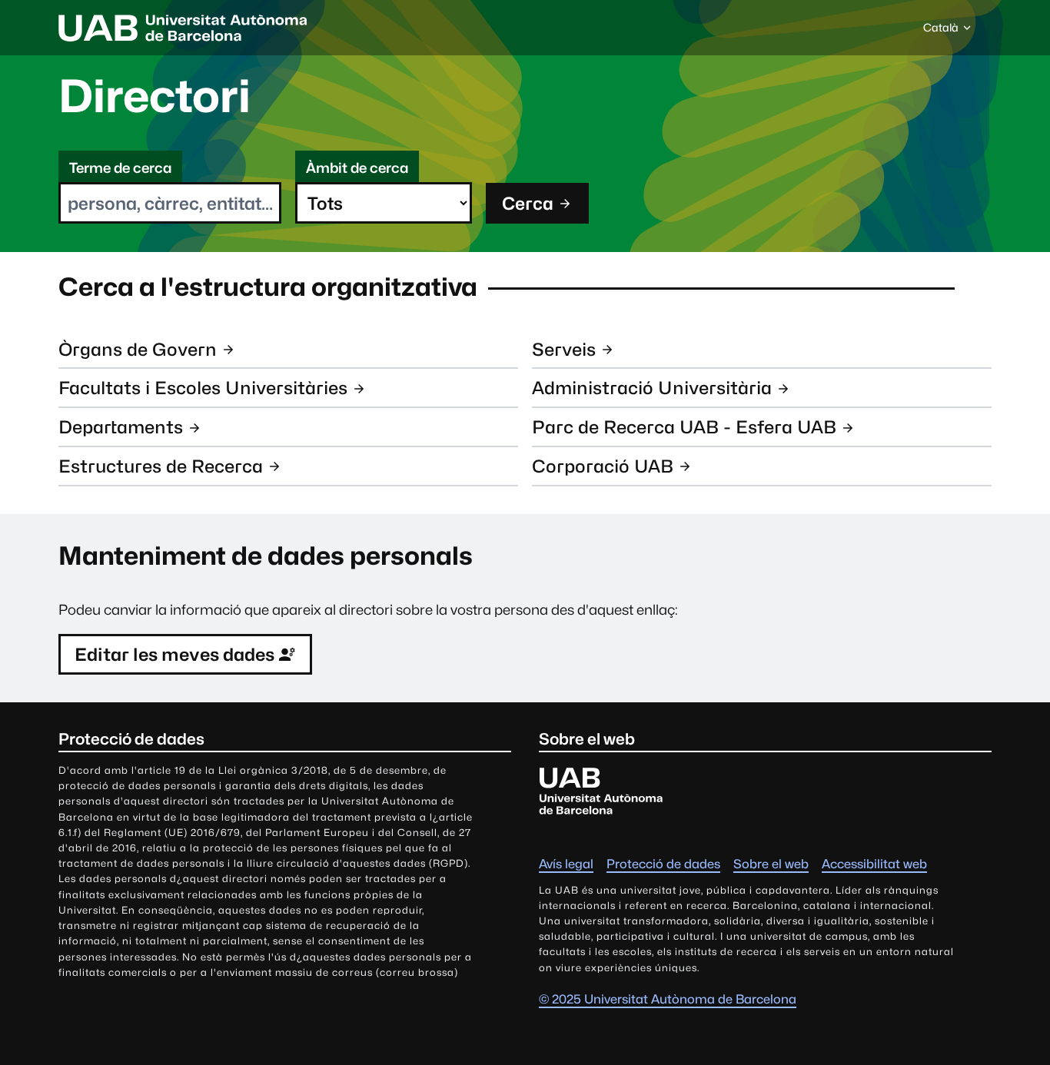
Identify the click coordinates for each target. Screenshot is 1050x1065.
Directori (154, 96)
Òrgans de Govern (137, 349)
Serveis (564, 349)
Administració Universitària (652, 387)
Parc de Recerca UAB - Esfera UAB (684, 426)
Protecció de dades (663, 864)
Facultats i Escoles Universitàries (202, 387)
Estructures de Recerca (160, 466)
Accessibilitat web (874, 864)
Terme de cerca (120, 168)
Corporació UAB (602, 466)
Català (940, 31)
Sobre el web (771, 864)
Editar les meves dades (174, 654)
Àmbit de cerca (357, 168)
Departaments (120, 426)
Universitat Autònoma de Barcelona (182, 27)
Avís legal (566, 864)
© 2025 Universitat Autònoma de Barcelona (667, 999)
